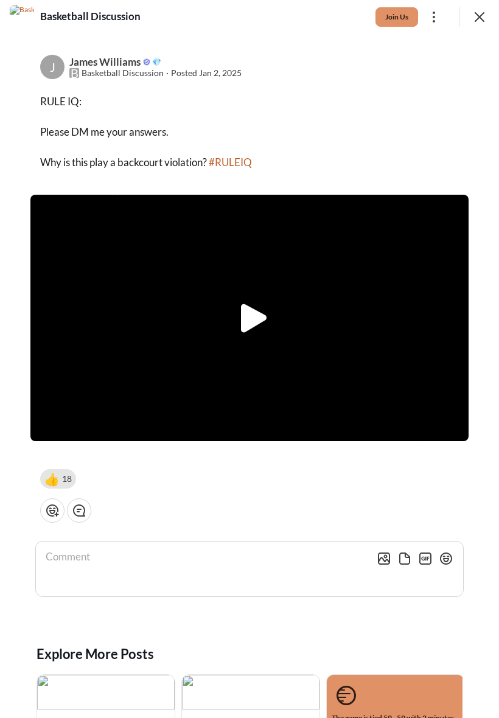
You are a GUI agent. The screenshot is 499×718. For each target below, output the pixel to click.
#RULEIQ (230, 162)
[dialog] (249, 359)
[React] (52, 510)
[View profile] (22, 17)
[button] (58, 479)
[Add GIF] (425, 558)
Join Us (396, 16)
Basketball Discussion (123, 73)
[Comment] (79, 510)
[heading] (90, 16)
